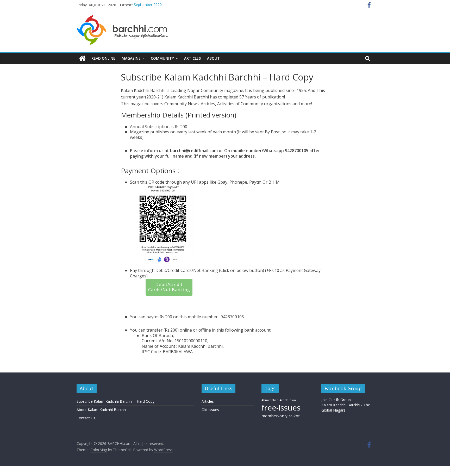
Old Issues (210, 409)
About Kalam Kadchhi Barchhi (102, 409)
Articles (192, 58)
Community (162, 58)
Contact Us (86, 417)
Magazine (131, 58)
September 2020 (148, 4)
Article (284, 400)
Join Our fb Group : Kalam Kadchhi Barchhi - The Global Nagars (345, 404)
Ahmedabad (269, 400)
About (213, 58)
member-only (274, 415)
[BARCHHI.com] (82, 58)
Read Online (103, 58)
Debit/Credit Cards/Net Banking (169, 287)
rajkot (294, 415)
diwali (293, 400)
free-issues (281, 407)
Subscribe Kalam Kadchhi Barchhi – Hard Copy (115, 401)
